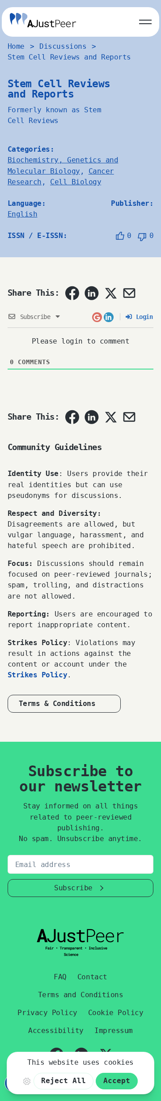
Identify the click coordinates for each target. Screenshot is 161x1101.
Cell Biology (75, 182)
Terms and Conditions (80, 994)
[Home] (42, 22)
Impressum (113, 1030)
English (23, 214)
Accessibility (56, 1030)
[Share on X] (110, 293)
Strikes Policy (37, 675)
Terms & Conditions (57, 703)
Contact (92, 977)
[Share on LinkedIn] (92, 293)
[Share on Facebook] (72, 293)
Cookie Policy (116, 1012)
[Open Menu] (145, 20)
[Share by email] (129, 293)
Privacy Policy (47, 1012)
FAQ (60, 977)
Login (142, 316)
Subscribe (73, 888)
